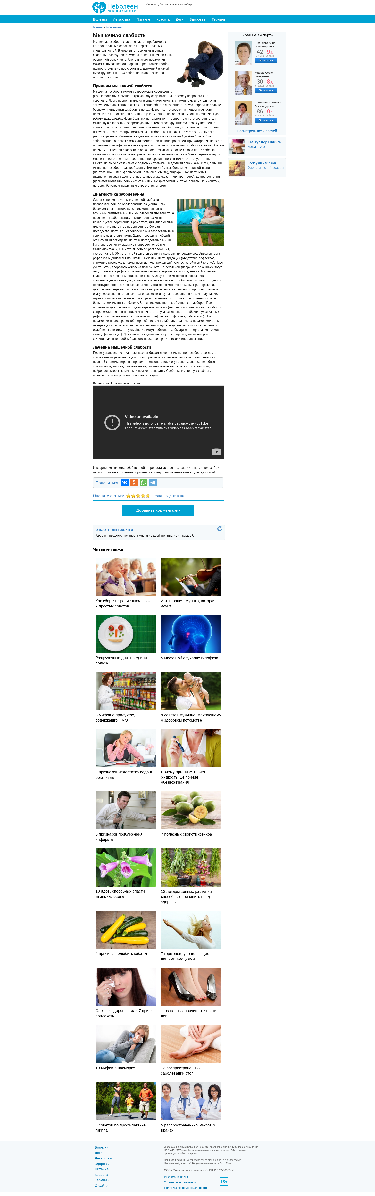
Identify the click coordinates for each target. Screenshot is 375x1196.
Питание (143, 19)
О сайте (101, 1186)
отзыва (260, 54)
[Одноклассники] (134, 482)
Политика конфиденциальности (185, 1187)
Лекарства (121, 19)
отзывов (259, 84)
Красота (163, 19)
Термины (219, 19)
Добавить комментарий (158, 510)
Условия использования (180, 1182)
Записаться (266, 60)
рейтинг (270, 54)
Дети (179, 19)
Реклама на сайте (176, 1176)
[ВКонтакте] (125, 482)
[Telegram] (153, 482)
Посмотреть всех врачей (257, 131)
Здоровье (197, 19)
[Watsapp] (143, 482)
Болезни (100, 19)
